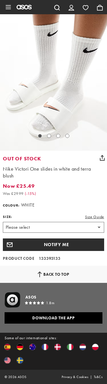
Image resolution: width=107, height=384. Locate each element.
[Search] (57, 7)
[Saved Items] (85, 7)
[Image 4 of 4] (67, 135)
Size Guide (94, 216)
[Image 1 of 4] (40, 135)
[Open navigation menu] (8, 7)
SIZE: (7, 217)
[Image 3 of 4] (58, 135)
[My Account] (71, 7)
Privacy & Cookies (75, 377)
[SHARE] (102, 157)
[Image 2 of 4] (49, 135)
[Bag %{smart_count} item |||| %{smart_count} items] (100, 7)
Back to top (56, 274)
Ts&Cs (98, 377)
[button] (53, 244)
